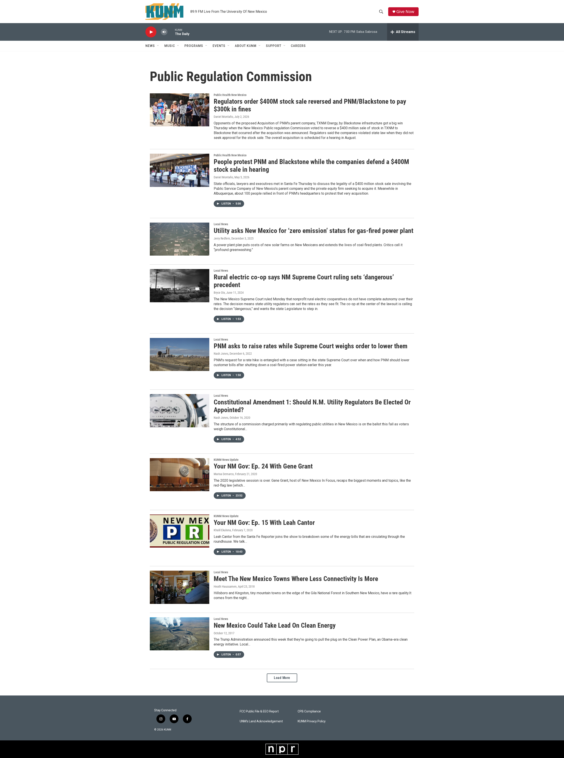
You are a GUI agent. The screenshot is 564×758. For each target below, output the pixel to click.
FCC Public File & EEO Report (259, 711)
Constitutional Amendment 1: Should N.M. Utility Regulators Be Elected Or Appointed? (312, 406)
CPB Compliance (309, 711)
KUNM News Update (226, 459)
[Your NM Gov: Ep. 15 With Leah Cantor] (179, 531)
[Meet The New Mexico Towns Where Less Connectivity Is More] (179, 587)
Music (169, 46)
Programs (193, 46)
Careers (298, 46)
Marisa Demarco (224, 474)
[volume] (164, 32)
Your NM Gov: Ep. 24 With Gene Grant (263, 466)
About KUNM (245, 46)
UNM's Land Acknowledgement (261, 721)
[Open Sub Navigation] (158, 46)
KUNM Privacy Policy (312, 721)
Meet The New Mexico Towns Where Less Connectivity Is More (296, 579)
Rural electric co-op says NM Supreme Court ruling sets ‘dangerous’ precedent (304, 281)
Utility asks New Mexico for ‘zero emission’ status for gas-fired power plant (313, 230)
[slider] (171, 32)
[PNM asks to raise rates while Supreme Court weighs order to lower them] (179, 354)
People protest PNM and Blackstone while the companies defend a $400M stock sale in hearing (311, 165)
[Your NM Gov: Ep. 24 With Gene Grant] (179, 474)
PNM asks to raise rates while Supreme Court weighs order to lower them (310, 346)
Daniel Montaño (223, 116)
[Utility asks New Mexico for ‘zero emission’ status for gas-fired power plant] (179, 239)
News (150, 46)
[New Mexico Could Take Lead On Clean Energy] (179, 633)
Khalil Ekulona (222, 530)
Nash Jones (221, 353)
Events (219, 46)
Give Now (405, 11)
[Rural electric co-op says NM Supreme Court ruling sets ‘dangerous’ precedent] (179, 285)
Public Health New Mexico (230, 95)
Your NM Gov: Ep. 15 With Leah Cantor (264, 522)
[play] (150, 32)
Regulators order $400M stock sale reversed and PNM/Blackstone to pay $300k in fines (310, 105)
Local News (221, 224)
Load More (282, 678)
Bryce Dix (219, 292)
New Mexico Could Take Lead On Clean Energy (275, 625)
